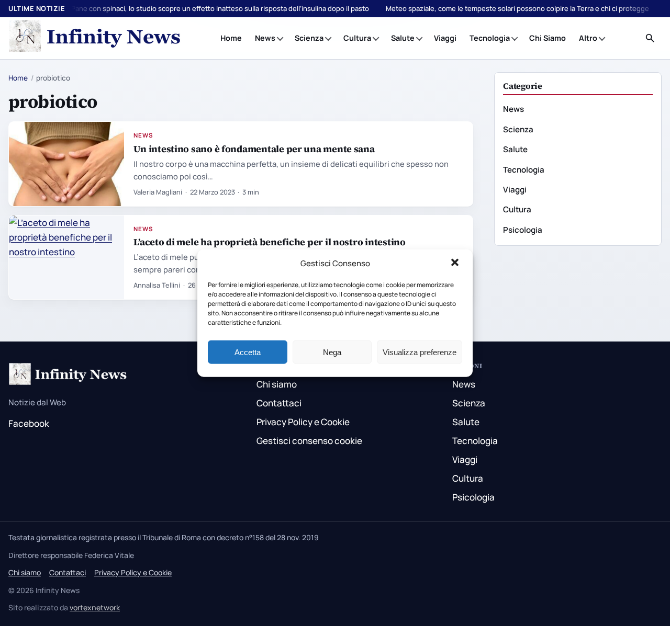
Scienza (309, 38)
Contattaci (279, 403)
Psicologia (522, 229)
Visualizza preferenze (419, 351)
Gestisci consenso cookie (309, 441)
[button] (456, 263)
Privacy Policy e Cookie (303, 422)
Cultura (357, 38)
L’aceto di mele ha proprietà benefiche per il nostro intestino (269, 241)
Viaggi (445, 38)
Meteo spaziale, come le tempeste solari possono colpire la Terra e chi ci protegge (517, 8)
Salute (403, 38)
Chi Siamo (547, 38)
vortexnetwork (95, 607)
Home (231, 38)
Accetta (247, 351)
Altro (588, 38)
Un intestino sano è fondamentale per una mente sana (253, 148)
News (265, 38)
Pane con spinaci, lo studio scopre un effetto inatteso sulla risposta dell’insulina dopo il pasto (220, 8)
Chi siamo (276, 384)
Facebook (28, 423)
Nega (332, 351)
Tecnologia (490, 38)
